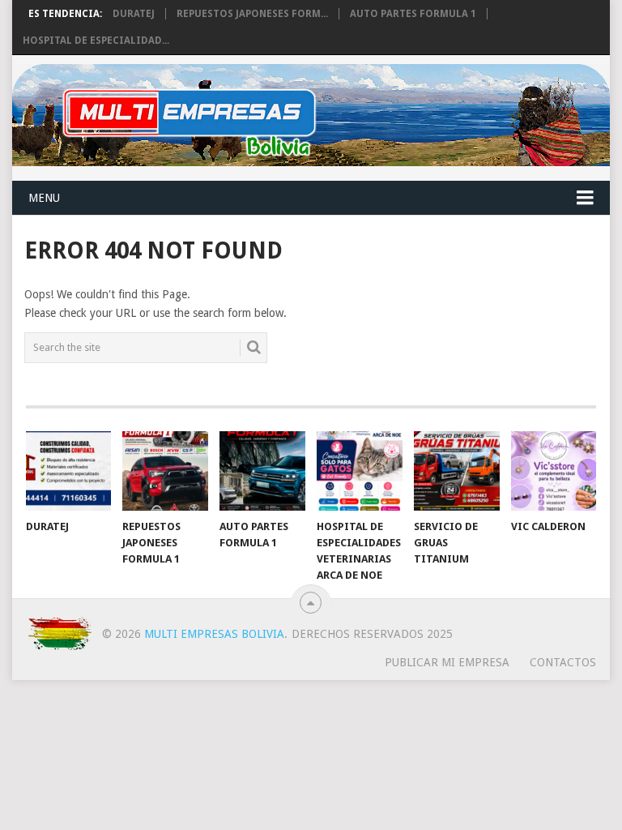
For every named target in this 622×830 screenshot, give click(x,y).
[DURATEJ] (69, 471)
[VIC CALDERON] (554, 471)
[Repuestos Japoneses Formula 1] (165, 471)
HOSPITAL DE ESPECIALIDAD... (96, 40)
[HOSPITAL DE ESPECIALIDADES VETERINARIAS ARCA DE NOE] (360, 471)
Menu (44, 197)
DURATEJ (134, 13)
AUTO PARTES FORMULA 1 (413, 13)
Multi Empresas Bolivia (214, 633)
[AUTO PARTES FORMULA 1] (262, 471)
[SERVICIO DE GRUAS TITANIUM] (457, 471)
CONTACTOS (563, 662)
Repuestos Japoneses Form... (252, 13)
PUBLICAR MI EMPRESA (447, 662)
